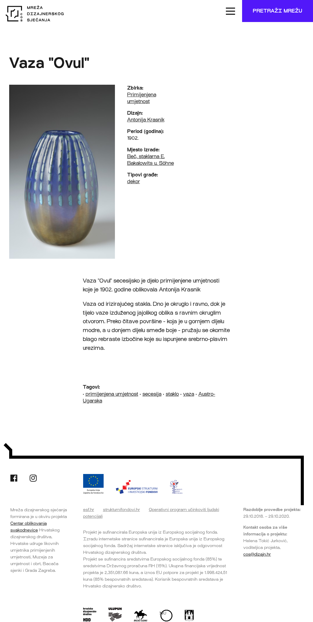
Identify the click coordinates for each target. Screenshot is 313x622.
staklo (172, 394)
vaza (188, 394)
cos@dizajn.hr (257, 554)
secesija (151, 394)
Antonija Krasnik (145, 120)
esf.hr (88, 509)
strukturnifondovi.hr (121, 509)
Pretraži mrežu (277, 11)
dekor (133, 181)
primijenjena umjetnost (112, 394)
